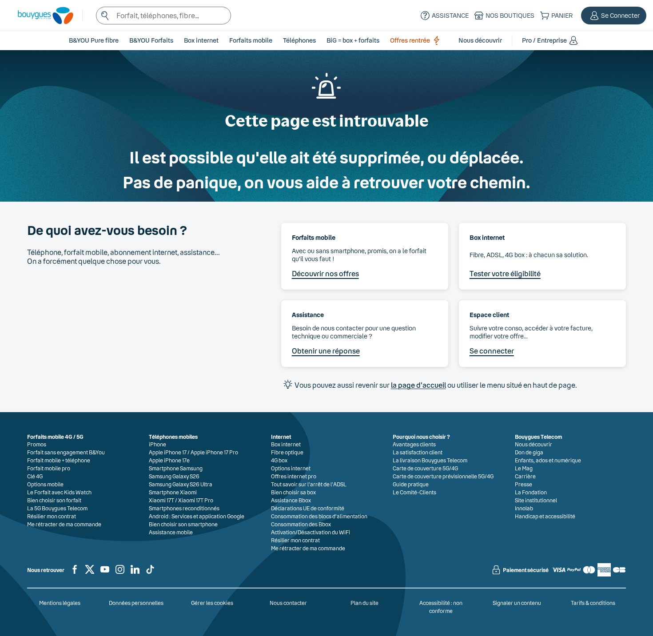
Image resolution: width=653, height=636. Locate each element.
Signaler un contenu (517, 603)
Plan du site (364, 603)
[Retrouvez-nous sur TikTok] (150, 573)
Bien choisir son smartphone (183, 524)
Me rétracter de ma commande (64, 524)
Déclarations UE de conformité (307, 508)
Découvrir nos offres (325, 273)
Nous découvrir (533, 444)
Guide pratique (411, 484)
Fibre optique (287, 452)
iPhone (157, 444)
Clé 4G (35, 476)
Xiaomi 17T (161, 500)
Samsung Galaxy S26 (174, 476)
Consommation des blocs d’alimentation (319, 516)
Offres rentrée (410, 40)
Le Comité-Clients (414, 492)
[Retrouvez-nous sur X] (89, 573)
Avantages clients (414, 444)
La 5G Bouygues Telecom (57, 508)
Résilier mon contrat (51, 516)
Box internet (286, 444)
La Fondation (531, 492)
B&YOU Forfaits (151, 40)
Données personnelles (136, 603)
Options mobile (45, 484)
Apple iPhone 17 (168, 452)
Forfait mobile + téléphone (58, 460)
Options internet (291, 468)
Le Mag (524, 468)
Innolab (524, 508)
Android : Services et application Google (196, 516)
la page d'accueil (418, 385)
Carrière (525, 476)
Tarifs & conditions (593, 603)
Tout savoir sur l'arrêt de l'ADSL (308, 484)
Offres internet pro (293, 476)
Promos (36, 444)
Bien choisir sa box (293, 492)
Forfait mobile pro (48, 468)
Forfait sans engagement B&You (66, 452)
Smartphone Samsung (176, 468)
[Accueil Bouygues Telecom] (41, 15)
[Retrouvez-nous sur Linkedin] (135, 573)
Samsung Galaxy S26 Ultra (180, 484)
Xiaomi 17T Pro (195, 500)
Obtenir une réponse (326, 350)
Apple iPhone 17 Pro (214, 452)
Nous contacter (288, 603)
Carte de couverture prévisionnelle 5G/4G (443, 476)
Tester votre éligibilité (505, 273)
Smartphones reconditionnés (184, 508)
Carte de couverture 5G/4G (425, 468)
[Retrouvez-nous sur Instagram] (120, 573)
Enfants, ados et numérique (548, 460)
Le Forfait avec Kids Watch (59, 492)
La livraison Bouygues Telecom (430, 460)
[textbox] (163, 15)
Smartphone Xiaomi (173, 492)
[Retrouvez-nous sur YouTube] (104, 573)
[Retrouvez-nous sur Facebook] (74, 573)
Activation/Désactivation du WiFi (310, 532)
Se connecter (492, 350)
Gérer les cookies (212, 603)
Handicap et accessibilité (545, 516)
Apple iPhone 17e (169, 460)
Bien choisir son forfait (54, 500)
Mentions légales (59, 603)
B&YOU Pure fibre (94, 40)
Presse (523, 484)
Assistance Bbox (291, 500)
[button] (613, 15)
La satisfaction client (417, 452)
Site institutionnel (536, 500)
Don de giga (529, 452)
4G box (279, 460)
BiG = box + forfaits (352, 40)
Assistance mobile (171, 532)
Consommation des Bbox (301, 524)
